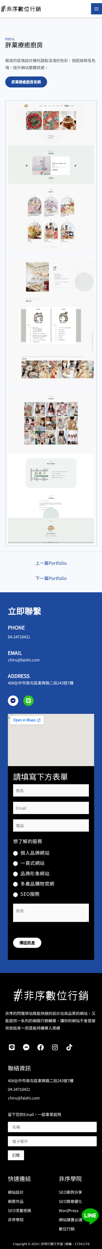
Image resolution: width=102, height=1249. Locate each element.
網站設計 (16, 1192)
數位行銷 (67, 1228)
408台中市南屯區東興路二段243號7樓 (40, 683)
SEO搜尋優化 (70, 1201)
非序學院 (16, 1219)
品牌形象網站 (34, 873)
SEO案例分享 (70, 1192)
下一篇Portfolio (51, 578)
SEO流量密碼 (19, 1210)
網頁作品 (16, 1201)
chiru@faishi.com (24, 659)
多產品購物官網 (37, 883)
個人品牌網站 (34, 852)
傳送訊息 (27, 942)
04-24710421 (19, 636)
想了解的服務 (27, 841)
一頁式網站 (32, 862)
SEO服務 (30, 893)
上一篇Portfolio (51, 563)
